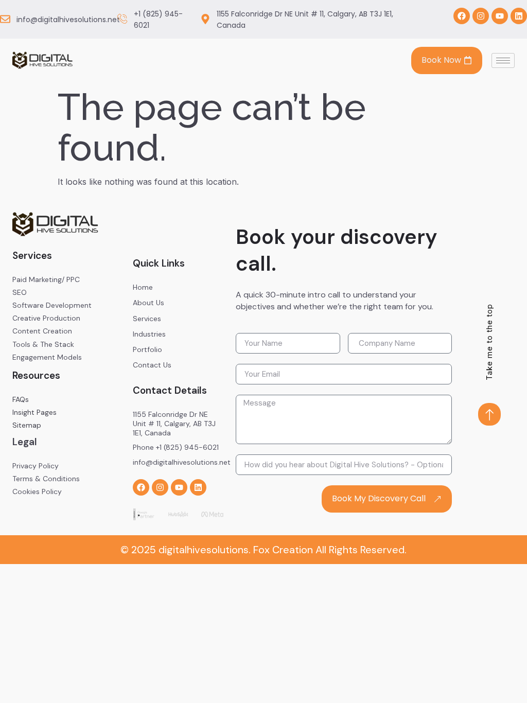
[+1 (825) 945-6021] (122, 19)
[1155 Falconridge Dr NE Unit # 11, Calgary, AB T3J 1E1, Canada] (205, 19)
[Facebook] (461, 16)
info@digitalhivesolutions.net (68, 19)
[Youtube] (499, 16)
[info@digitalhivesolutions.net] (5, 19)
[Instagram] (480, 16)
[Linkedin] (519, 16)
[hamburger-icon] (503, 60)
